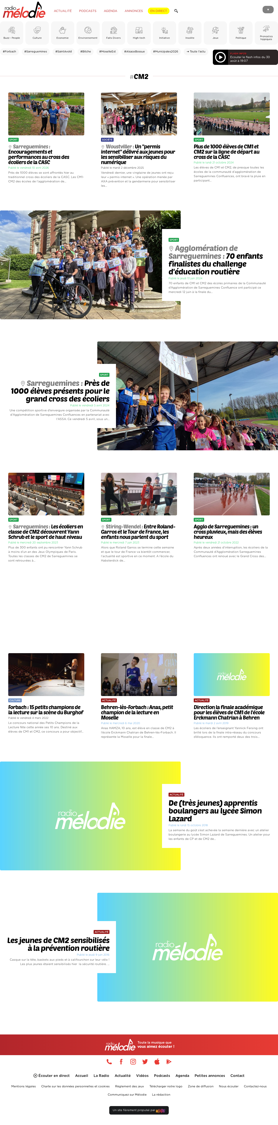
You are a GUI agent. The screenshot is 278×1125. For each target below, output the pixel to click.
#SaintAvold (63, 51)
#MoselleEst (107, 51)
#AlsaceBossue (134, 51)
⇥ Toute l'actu (196, 51)
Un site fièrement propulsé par (134, 1110)
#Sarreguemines (35, 51)
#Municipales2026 (165, 51)
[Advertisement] (139, 608)
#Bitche (85, 51)
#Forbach (9, 51)
